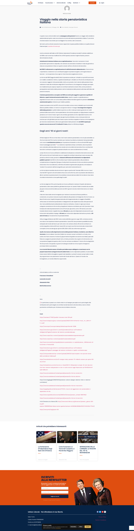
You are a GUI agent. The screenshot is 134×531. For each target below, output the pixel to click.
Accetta (87, 526)
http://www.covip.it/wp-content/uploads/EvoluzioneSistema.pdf (57, 339)
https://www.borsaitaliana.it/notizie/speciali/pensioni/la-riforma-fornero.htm (61, 398)
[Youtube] (102, 512)
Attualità (66, 27)
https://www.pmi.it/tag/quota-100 (49, 409)
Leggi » (39, 453)
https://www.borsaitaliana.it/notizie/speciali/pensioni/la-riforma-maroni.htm (61, 385)
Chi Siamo (40, 3)
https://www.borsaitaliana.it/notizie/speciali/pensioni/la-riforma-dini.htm (60, 376)
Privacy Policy (63, 500)
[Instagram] (105, 512)
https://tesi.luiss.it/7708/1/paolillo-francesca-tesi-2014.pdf (56, 317)
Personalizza (73, 526)
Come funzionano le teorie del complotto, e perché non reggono (66, 449)
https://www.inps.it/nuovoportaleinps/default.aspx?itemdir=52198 (58, 326)
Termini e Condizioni (100, 520)
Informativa (58, 528)
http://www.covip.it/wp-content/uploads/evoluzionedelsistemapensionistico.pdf (62, 335)
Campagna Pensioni (73, 27)
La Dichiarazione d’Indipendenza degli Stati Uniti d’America (45, 449)
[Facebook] (98, 512)
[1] (40, 302)
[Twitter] (100, 512)
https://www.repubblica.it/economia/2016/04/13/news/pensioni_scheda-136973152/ (63, 395)
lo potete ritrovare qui (54, 46)
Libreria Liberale (61, 3)
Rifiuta (80, 526)
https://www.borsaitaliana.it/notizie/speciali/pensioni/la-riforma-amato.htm (61, 373)
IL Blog (69, 3)
